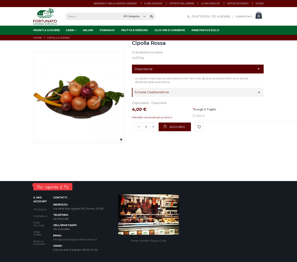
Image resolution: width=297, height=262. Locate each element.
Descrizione (144, 69)
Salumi (88, 30)
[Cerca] (151, 16)
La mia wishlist (210, 3)
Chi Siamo (40, 209)
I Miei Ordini (37, 233)
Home (37, 37)
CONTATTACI (244, 16)
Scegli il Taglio (204, 109)
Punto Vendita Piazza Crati (148, 240)
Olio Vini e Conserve (170, 30)
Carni (70, 30)
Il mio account (153, 3)
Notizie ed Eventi (238, 3)
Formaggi (107, 30)
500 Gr (200, 115)
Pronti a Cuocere (46, 30)
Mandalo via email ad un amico (152, 117)
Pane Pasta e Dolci (205, 30)
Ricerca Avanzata (39, 242)
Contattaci (40, 216)
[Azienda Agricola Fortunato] (45, 16)
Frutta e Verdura (134, 30)
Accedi (260, 3)
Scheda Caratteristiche (152, 92)
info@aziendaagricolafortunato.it (75, 239)
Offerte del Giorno (182, 3)
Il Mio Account (38, 224)
